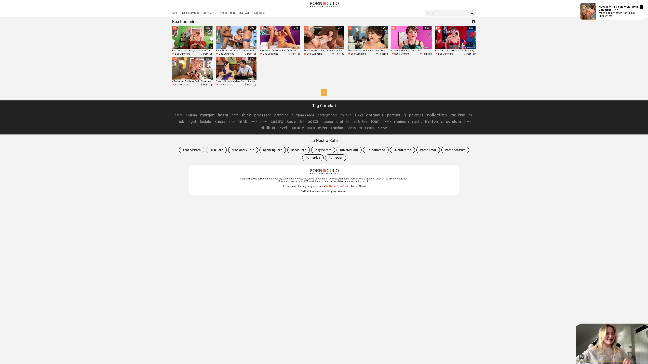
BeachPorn (298, 150)
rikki (359, 115)
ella (231, 121)
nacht (417, 121)
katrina (336, 128)
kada (291, 121)
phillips (268, 127)
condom (453, 121)
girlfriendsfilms (357, 121)
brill (471, 115)
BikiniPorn (216, 150)
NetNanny (330, 186)
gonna (263, 121)
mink (242, 121)
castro (277, 121)
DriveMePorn (349, 150)
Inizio (175, 13)
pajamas (416, 115)
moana (327, 121)
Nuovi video (210, 13)
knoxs (219, 121)
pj (404, 115)
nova (235, 115)
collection (437, 114)
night (192, 121)
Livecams (244, 13)
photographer (327, 115)
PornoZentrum (455, 150)
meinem (401, 121)
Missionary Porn (243, 150)
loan (375, 121)
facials (205, 121)
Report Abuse (358, 186)
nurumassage (302, 115)
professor (262, 115)
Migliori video (190, 13)
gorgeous (375, 115)
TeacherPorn (192, 150)
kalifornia (434, 121)
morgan (207, 115)
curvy (467, 121)
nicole (383, 128)
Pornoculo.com (317, 191)
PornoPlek (313, 157)
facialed (346, 115)
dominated (354, 128)
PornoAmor (428, 150)
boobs (178, 115)
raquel (311, 127)
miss (322, 128)
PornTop (208, 53)
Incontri (259, 13)
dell (301, 121)
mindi (254, 121)
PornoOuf (335, 157)
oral (339, 121)
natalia (387, 121)
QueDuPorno (402, 150)
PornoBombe (376, 150)
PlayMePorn (323, 150)
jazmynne (281, 115)
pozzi (312, 121)
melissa (458, 114)
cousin (191, 115)
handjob (369, 127)
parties (393, 115)
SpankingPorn (272, 150)
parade (297, 127)
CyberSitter (343, 186)
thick (246, 115)
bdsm (223, 115)
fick (180, 121)
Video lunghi (227, 13)
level (282, 128)
